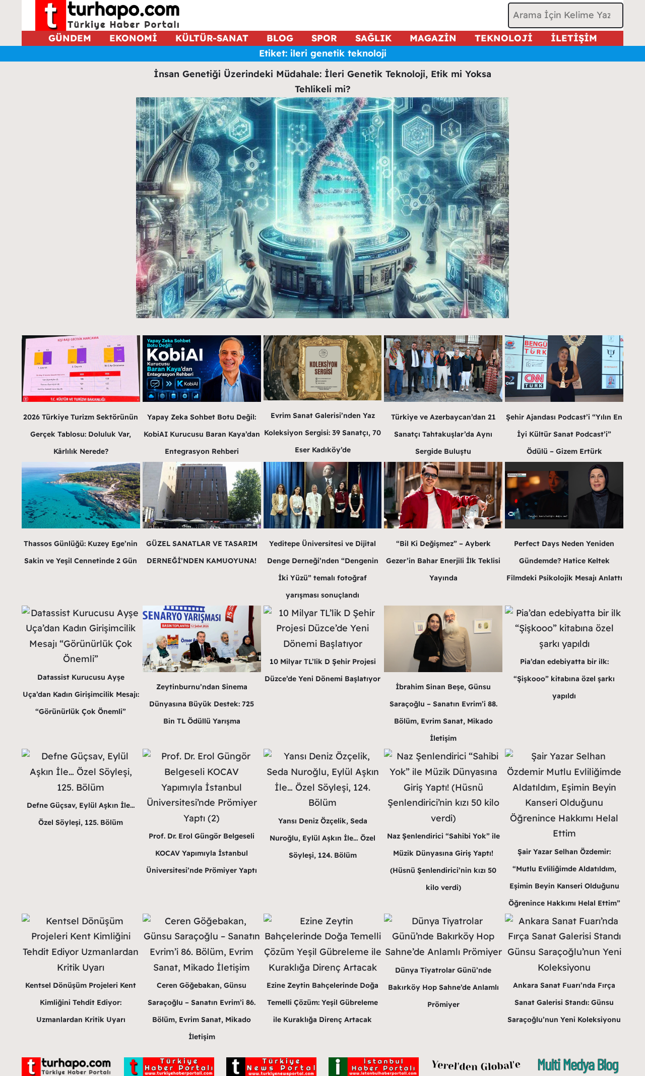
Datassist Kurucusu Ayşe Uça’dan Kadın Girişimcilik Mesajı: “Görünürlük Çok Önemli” (81, 694)
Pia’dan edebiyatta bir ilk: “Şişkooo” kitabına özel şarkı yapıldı (564, 678)
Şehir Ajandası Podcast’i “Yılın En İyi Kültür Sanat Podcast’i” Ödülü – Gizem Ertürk (564, 434)
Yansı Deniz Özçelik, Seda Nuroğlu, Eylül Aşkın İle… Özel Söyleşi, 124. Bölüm (322, 838)
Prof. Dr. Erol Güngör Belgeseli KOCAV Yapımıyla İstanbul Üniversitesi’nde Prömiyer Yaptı (201, 853)
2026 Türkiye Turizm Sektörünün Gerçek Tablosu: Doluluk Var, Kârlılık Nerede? (80, 434)
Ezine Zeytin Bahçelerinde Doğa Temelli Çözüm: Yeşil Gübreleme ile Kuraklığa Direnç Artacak (322, 1002)
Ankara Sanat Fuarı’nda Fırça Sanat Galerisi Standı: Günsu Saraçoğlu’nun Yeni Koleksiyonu (564, 1002)
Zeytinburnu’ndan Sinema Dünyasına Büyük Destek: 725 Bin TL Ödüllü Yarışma (201, 704)
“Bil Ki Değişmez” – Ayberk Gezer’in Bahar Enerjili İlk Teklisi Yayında (443, 560)
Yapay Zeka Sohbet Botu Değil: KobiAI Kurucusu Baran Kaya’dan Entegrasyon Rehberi (202, 434)
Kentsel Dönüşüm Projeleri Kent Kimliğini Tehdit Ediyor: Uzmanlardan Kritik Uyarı (80, 1002)
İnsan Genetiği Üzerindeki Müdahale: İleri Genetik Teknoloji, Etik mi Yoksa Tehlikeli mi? (322, 81)
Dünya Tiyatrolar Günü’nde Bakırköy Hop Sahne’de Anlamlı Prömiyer (443, 987)
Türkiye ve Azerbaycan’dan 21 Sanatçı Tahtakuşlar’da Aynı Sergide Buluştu (443, 434)
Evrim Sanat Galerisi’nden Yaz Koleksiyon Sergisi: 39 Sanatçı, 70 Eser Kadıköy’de (322, 432)
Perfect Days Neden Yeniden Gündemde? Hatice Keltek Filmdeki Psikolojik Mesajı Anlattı (564, 560)
